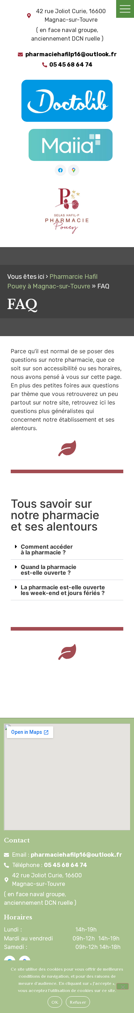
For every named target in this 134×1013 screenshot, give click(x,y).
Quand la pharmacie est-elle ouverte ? (48, 569)
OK (55, 1002)
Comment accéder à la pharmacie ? (47, 549)
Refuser (78, 1002)
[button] (67, 549)
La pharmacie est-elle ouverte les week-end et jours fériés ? (63, 590)
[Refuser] (122, 986)
